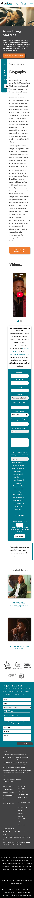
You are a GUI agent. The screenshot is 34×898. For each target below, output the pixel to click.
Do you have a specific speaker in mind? (19, 420)
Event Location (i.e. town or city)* (19, 403)
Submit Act (21, 825)
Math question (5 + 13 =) (20, 521)
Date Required (20, 411)
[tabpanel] (19, 293)
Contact (20, 813)
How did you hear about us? (19, 428)
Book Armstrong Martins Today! (14, 55)
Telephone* (19, 387)
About (20, 822)
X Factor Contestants (17, 64)
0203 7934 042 (9, 804)
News (20, 810)
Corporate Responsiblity (22, 817)
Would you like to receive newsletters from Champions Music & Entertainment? (19, 454)
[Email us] (25, 3)
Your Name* (19, 372)
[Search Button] (22, 3)
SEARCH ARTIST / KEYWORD (5, 73)
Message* (19, 437)
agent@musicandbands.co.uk (19, 354)
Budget (19, 394)
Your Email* (19, 380)
